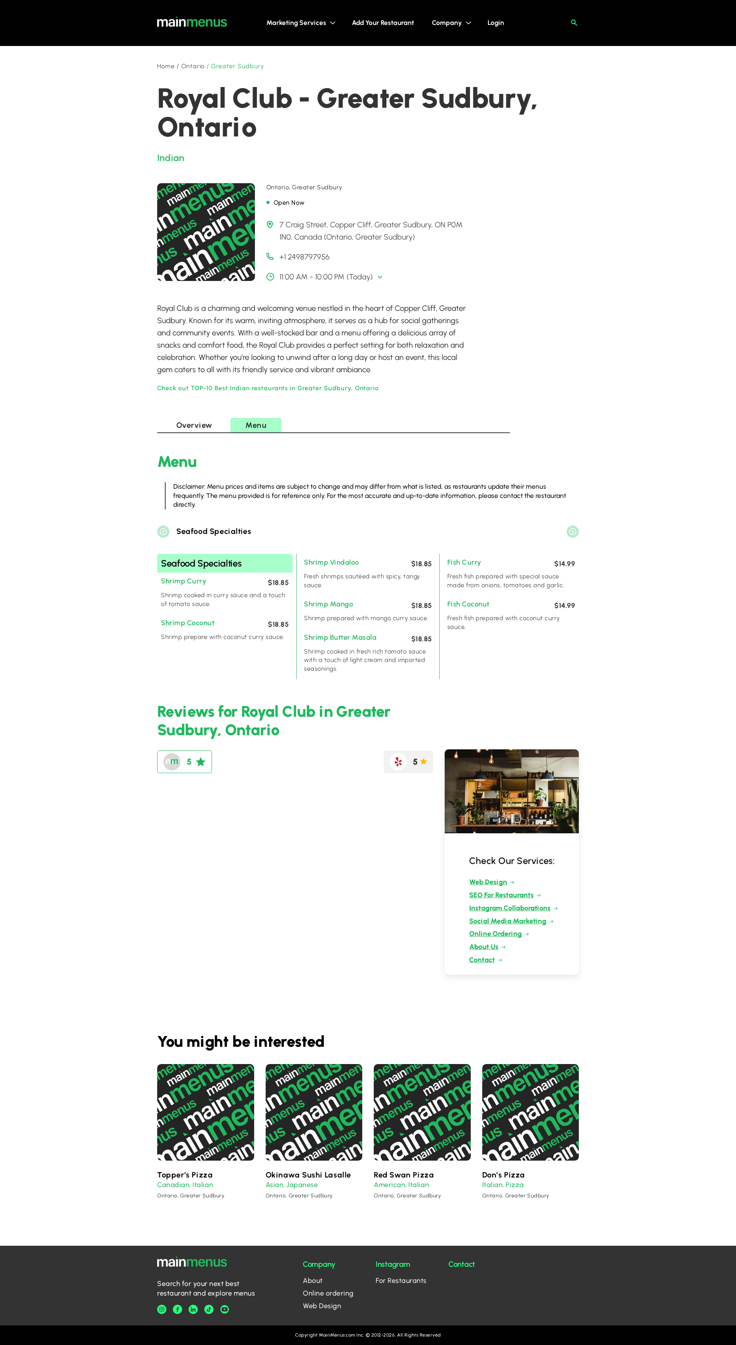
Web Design (488, 882)
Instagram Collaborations (509, 908)
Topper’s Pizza (185, 1174)
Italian (202, 1185)
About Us (483, 947)
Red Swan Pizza (404, 1174)
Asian (275, 1185)
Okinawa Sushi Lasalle (309, 1174)
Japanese (302, 1185)
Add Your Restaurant (383, 22)
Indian (170, 157)
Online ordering (328, 1293)
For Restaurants (401, 1280)
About (313, 1280)
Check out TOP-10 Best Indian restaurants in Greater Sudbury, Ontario (268, 388)
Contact (482, 960)
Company (447, 22)
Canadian (173, 1185)
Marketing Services (296, 22)
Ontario (193, 66)
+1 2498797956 (304, 256)
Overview (194, 425)
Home (166, 66)
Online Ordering (495, 934)
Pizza (515, 1185)
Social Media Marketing (507, 921)
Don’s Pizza (504, 1174)
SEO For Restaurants (501, 895)
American (389, 1185)
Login (496, 22)
